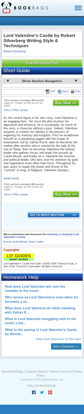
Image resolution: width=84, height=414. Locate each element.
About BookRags (12, 371)
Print (77, 91)
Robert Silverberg (15, 51)
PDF (52, 91)
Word (65, 91)
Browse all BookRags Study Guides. (24, 241)
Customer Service (36, 371)
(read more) (11, 178)
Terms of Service (60, 371)
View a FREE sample (16, 110)
